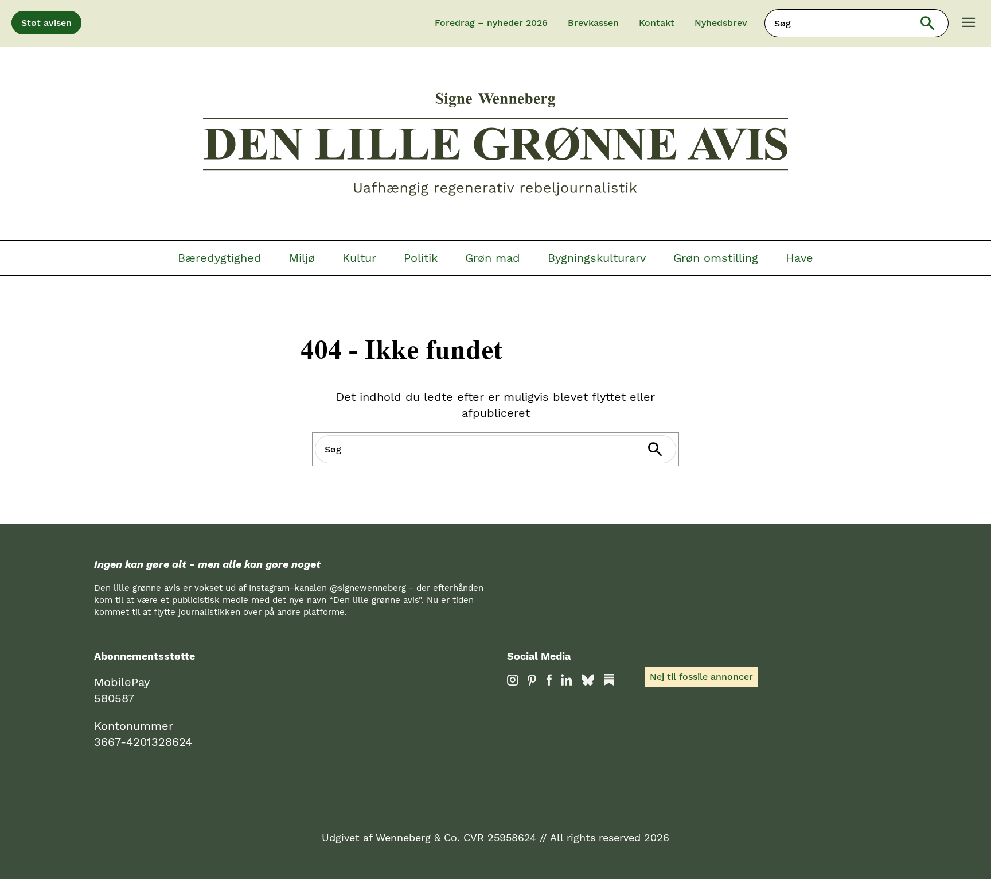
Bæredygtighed (220, 258)
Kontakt (656, 22)
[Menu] (969, 23)
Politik (421, 258)
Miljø (302, 258)
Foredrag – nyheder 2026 (491, 22)
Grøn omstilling (715, 258)
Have (799, 258)
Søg (935, 23)
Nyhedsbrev (721, 22)
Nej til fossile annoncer (701, 676)
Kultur (359, 258)
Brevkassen (593, 22)
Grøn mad (492, 258)
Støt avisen (46, 22)
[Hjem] (495, 145)
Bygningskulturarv (597, 258)
